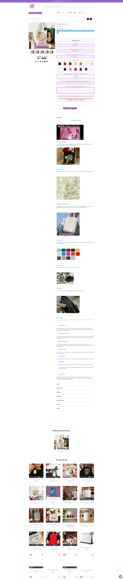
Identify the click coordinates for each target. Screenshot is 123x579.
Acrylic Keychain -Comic (69, 547)
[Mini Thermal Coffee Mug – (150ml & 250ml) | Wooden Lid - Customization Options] (70, 515)
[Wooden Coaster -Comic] (70, 471)
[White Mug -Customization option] (87, 493)
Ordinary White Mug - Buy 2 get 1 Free (87, 525)
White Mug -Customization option (86, 502)
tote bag (87, 144)
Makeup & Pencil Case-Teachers (87, 570)
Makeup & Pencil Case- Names (36, 502)
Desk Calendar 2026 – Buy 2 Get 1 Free (87, 548)
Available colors (60, 400)
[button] (89, 6)
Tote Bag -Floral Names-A (61, 451)
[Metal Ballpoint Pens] (53, 471)
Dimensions (59, 396)
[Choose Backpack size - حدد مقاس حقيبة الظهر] (53, 493)
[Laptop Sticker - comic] (36, 538)
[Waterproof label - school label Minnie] (70, 561)
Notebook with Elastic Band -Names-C (53, 525)
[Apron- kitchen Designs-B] (87, 471)
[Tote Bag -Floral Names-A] (61, 442)
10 (77, 30)
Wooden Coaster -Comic (70, 479)
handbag (75, 171)
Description (59, 117)
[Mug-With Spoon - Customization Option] (36, 515)
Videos (58, 384)
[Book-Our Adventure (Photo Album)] (70, 493)
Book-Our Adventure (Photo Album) (70, 502)
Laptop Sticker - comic (36, 547)
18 (57, 32)
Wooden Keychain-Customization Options (36, 480)
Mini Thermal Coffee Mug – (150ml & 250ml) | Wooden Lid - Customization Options (70, 525)
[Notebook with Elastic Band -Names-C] (53, 515)
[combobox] (64, 6)
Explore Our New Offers (66, 1)
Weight (58, 408)
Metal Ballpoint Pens (53, 479)
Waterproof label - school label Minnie (70, 570)
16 (90, 30)
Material (58, 392)
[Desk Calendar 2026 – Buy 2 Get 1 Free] (87, 538)
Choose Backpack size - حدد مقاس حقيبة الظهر (53, 502)
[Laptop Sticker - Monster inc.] (36, 561)
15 (88, 30)
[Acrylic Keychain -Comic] (70, 538)
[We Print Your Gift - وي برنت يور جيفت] (32, 6)
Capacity (58, 404)
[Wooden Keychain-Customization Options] (36, 471)
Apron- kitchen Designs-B (87, 479)
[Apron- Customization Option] (53, 538)
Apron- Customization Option (53, 547)
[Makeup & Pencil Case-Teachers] (87, 561)
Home (29, 18)
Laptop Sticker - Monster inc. (36, 570)
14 (86, 30)
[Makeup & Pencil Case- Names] (36, 493)
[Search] (84, 6)
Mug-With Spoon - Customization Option (36, 525)
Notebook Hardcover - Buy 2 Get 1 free (53, 570)
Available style (60, 388)
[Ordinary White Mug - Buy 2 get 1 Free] (87, 515)
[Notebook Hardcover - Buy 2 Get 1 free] (53, 561)
